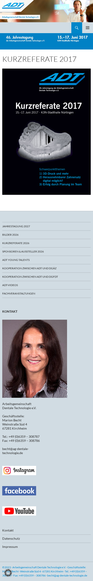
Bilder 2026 (10, 234)
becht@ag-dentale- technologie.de (15, 451)
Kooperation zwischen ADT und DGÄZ (29, 268)
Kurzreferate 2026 (15, 243)
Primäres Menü (87, 27)
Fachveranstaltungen (18, 293)
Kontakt (8, 530)
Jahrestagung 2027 (16, 226)
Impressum (10, 547)
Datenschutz (11, 538)
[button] (8, 573)
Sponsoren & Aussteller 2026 (23, 251)
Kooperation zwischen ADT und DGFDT (30, 276)
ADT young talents (16, 260)
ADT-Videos (10, 285)
